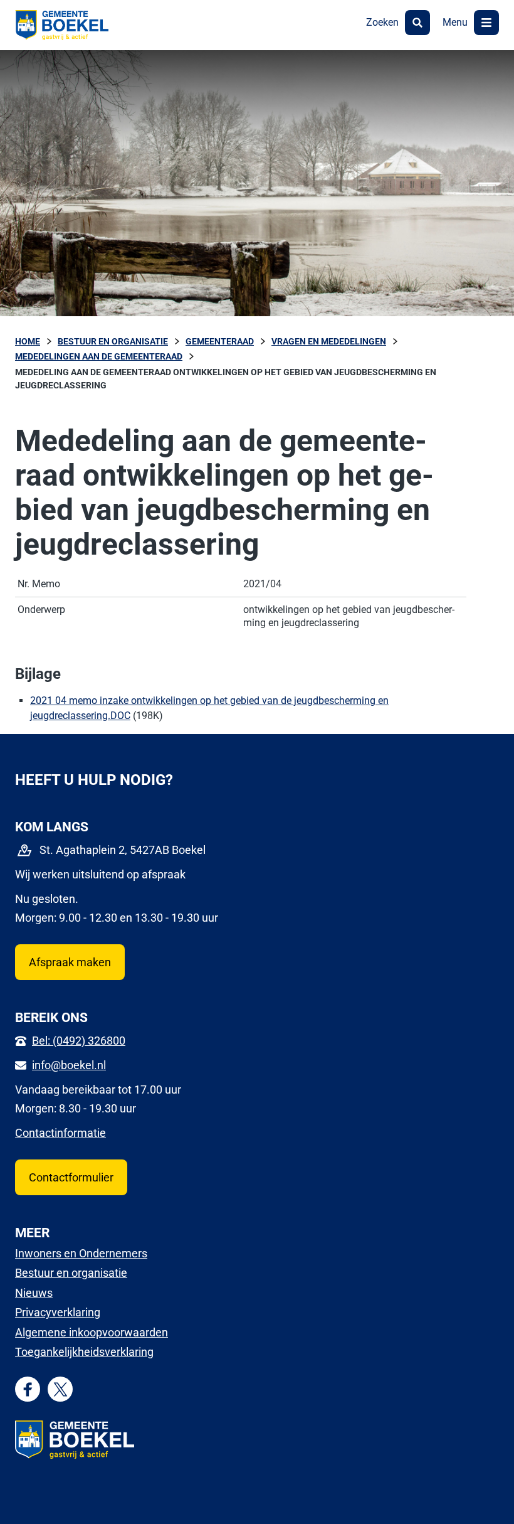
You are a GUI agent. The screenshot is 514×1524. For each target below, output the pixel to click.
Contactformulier (71, 1177)
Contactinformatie (60, 1132)
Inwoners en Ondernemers (81, 1253)
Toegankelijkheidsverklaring (84, 1351)
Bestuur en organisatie (71, 1272)
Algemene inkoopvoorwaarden (91, 1332)
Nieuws (34, 1292)
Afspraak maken (70, 962)
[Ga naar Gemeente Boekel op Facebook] (28, 1389)
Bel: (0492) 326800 (78, 1040)
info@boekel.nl (69, 1065)
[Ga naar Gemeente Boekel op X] (60, 1389)
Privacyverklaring (57, 1312)
